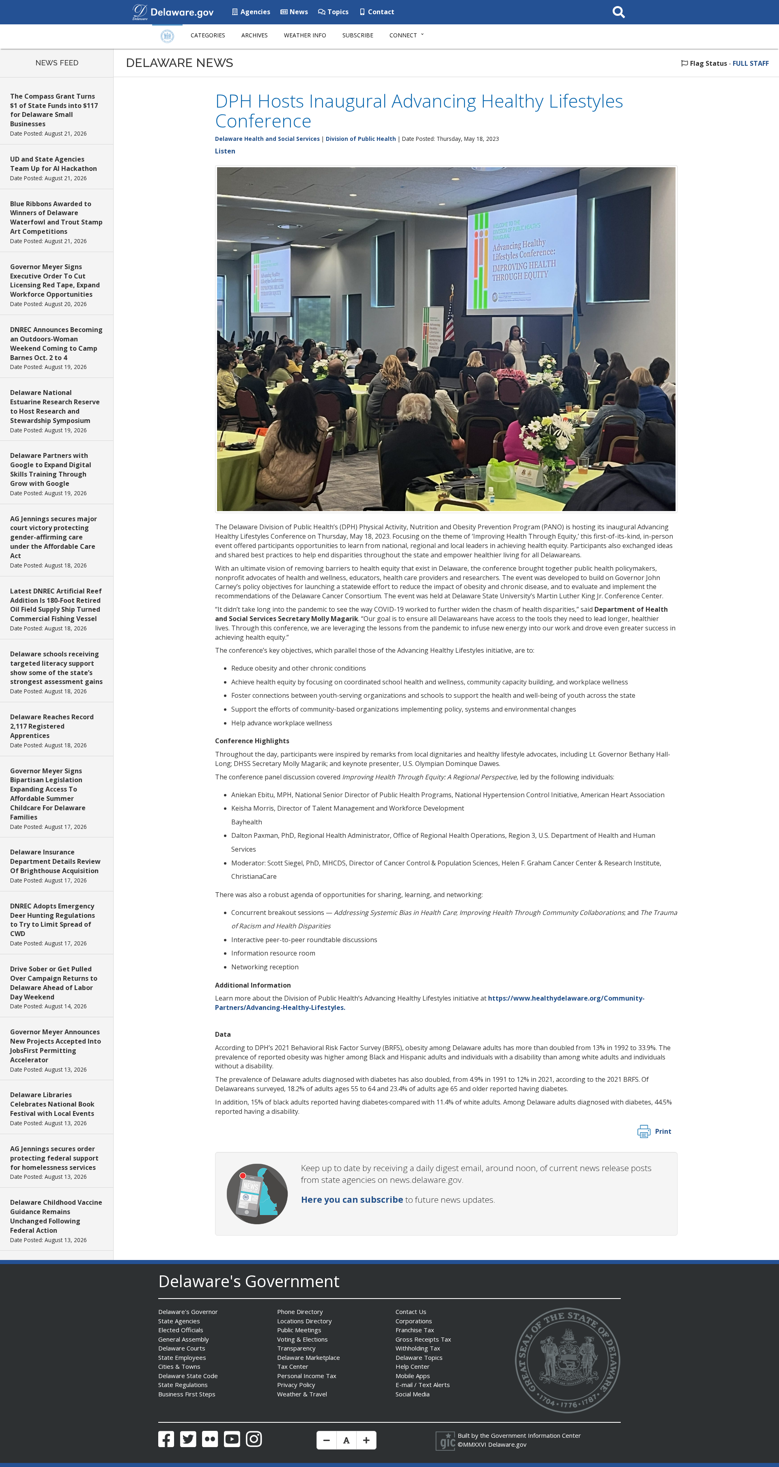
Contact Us (411, 1311)
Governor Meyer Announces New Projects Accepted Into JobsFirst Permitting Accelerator (55, 1045)
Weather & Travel (302, 1394)
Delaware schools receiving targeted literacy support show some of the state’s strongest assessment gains (56, 667)
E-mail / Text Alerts (423, 1385)
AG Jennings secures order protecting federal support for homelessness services (54, 1158)
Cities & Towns (179, 1366)
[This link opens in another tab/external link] (140, 11)
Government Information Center (536, 1435)
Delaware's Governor (188, 1311)
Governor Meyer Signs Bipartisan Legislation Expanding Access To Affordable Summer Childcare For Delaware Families (48, 794)
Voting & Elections (302, 1339)
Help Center (413, 1366)
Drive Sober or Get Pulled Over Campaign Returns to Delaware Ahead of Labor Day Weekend (53, 982)
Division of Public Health (361, 138)
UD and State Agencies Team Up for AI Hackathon (53, 164)
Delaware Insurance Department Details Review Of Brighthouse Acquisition (55, 861)
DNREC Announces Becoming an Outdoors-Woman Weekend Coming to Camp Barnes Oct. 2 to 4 (56, 343)
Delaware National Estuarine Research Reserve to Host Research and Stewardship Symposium (55, 406)
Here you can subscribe (352, 1199)
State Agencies (179, 1321)
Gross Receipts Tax (423, 1339)
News (298, 11)
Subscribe (357, 35)
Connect (403, 35)
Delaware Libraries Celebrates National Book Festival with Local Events (52, 1104)
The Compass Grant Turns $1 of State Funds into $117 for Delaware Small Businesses (54, 110)
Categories (208, 35)
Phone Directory (300, 1311)
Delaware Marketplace (308, 1357)
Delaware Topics (419, 1357)
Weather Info (305, 35)
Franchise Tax (415, 1330)
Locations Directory (304, 1321)
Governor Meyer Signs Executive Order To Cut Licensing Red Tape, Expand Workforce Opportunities (55, 280)
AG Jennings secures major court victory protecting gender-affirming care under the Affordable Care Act (53, 537)
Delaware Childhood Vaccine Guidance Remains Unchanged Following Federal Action (56, 1216)
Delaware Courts (181, 1348)
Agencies (254, 11)
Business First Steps (186, 1394)
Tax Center (292, 1366)
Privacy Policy (296, 1385)
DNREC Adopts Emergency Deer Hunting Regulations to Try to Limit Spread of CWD (52, 920)
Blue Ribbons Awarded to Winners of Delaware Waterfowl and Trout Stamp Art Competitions (56, 217)
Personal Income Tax (306, 1376)
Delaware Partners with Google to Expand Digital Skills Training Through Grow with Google (50, 469)
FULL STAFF (751, 63)
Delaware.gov (507, 1444)
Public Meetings (299, 1330)
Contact (380, 11)
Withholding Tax (418, 1348)
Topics (337, 11)
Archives (254, 35)
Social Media (413, 1394)
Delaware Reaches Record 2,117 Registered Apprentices (52, 726)
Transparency (296, 1348)
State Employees (182, 1357)
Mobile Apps (413, 1376)
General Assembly (183, 1339)
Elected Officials (180, 1330)
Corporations (414, 1321)
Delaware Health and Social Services (267, 138)
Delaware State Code (188, 1376)
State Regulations (183, 1385)
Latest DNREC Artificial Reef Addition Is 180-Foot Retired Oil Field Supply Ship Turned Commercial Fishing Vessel (56, 605)
